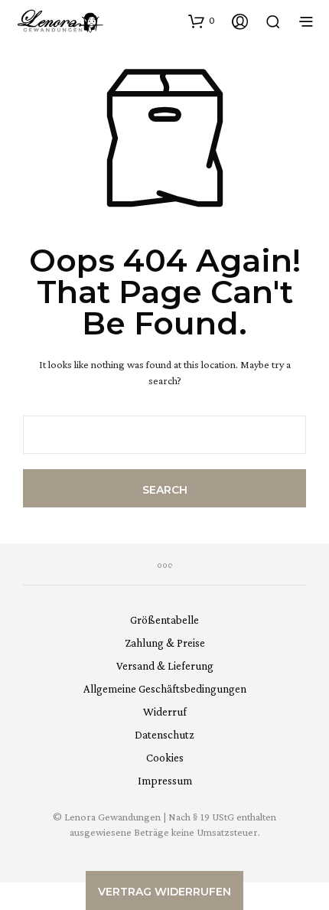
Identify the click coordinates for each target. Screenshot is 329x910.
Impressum (165, 781)
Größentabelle (164, 620)
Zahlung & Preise (165, 643)
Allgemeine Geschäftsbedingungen (164, 689)
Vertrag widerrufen (164, 892)
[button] (201, 20)
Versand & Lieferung (164, 666)
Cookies (165, 758)
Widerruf (165, 712)
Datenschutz (164, 735)
